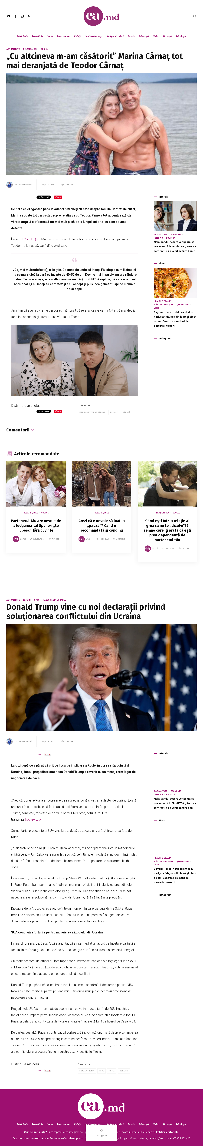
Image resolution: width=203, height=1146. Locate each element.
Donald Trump (86, 1071)
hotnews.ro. (33, 819)
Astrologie (181, 36)
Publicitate (22, 36)
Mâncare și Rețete (163, 305)
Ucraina (124, 1071)
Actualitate (37, 36)
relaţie (114, 412)
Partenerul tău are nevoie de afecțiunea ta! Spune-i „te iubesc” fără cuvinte (36, 526)
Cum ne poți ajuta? (35, 1132)
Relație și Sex (30, 49)
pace (101, 1071)
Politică (170, 238)
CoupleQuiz (32, 239)
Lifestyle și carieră (114, 36)
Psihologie (144, 36)
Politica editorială (167, 1132)
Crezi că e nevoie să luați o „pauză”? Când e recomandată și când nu (102, 526)
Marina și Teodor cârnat (92, 412)
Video (156, 36)
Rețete (131, 36)
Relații (77, 36)
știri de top (183, 305)
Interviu (158, 238)
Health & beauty (93, 36)
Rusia (112, 1071)
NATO (36, 600)
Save (55, 550)
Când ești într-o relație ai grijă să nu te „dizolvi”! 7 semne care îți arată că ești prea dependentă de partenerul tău (167, 530)
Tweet (38, 755)
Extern (27, 600)
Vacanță (167, 36)
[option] (36, 510)
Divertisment (63, 36)
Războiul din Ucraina (54, 600)
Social (50, 36)
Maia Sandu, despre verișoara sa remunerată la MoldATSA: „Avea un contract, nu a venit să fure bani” (175, 247)
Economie (176, 234)
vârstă (126, 412)
